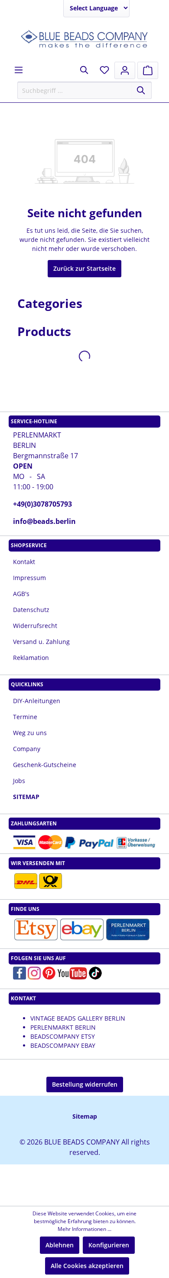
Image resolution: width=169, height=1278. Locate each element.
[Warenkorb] (147, 70)
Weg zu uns (30, 733)
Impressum (29, 578)
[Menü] (19, 70)
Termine (25, 717)
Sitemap (84, 1116)
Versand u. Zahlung (41, 641)
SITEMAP (26, 797)
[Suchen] (141, 90)
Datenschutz (31, 610)
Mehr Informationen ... (84, 1229)
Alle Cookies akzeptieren (87, 1266)
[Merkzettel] (104, 70)
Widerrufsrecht (35, 626)
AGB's (21, 594)
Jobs (19, 781)
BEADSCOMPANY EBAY (62, 1045)
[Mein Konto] (124, 70)
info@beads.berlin (44, 521)
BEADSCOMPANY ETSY (62, 1036)
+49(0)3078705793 (42, 504)
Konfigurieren (108, 1245)
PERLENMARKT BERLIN (63, 1027)
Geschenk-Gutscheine (44, 765)
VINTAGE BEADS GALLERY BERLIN (77, 1018)
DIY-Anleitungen (36, 701)
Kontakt (24, 562)
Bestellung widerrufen (84, 1084)
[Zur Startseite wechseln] (84, 40)
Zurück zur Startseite (84, 268)
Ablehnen (60, 1245)
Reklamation (31, 657)
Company (26, 749)
